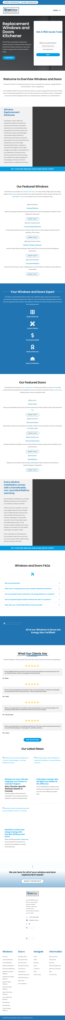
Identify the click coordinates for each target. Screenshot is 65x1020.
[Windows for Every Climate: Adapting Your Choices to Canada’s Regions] (17, 766)
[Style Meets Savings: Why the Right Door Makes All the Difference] (48, 766)
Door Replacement (48, 49)
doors (12, 44)
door (52, 387)
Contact (21, 196)
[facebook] (26, 924)
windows (5, 44)
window (14, 194)
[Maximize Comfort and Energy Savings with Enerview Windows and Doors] (17, 816)
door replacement (27, 387)
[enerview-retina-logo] (11, 7)
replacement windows (28, 191)
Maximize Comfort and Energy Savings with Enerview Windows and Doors (15, 833)
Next (48, 55)
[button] (32, 583)
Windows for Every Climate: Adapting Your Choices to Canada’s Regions (16, 781)
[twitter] (29, 924)
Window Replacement (48, 46)
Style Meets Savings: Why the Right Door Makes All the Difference (47, 781)
